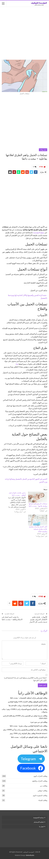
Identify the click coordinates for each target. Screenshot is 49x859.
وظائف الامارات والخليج (39, 781)
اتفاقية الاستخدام (39, 822)
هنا (17, 364)
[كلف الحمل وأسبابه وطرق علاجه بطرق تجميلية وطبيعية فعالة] (37, 520)
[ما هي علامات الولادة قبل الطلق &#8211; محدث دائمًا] (15, 502)
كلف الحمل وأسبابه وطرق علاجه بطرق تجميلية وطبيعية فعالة (38, 529)
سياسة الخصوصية (38, 817)
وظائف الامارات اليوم (40, 776)
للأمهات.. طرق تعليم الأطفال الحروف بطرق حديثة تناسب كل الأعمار (38, 619)
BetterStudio (30, 855)
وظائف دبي (43, 786)
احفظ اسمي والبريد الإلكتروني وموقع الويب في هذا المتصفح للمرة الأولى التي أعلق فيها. (25, 679)
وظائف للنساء (42, 800)
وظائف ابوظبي (42, 791)
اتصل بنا (41, 826)
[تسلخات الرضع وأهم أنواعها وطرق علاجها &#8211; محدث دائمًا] (37, 497)
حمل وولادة (43, 150)
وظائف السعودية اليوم (40, 795)
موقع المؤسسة (38, 232)
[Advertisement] (24, 33)
